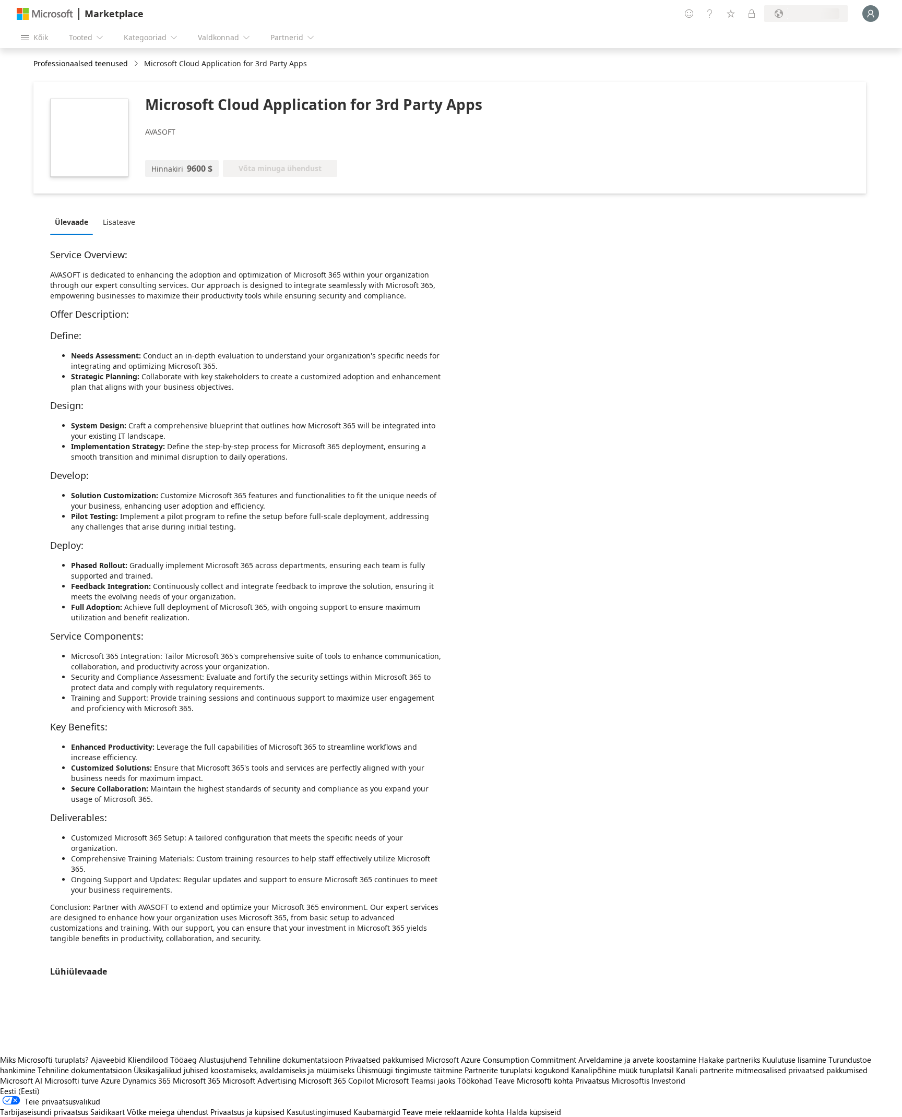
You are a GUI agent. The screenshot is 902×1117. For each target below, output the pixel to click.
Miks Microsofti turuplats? (44, 1059)
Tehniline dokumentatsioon (296, 1059)
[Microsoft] (45, 14)
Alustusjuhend (223, 1059)
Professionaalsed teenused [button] (80, 63)
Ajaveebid (108, 1059)
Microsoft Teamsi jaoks (415, 1080)
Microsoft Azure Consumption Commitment (502, 1059)
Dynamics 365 (147, 1080)
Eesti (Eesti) (20, 1091)
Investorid (668, 1080)
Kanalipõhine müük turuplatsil (622, 1070)
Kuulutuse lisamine (794, 1059)
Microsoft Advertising (259, 1080)
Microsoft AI (21, 1080)
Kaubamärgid (376, 1112)
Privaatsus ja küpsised (247, 1112)
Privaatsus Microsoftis (612, 1080)
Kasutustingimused (319, 1112)
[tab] (74, 221)
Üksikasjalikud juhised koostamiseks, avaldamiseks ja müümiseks (244, 1070)
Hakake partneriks (729, 1059)
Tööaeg (183, 1059)
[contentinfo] (137, 64)
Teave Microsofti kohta (533, 1080)
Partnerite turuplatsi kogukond (517, 1070)
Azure (111, 1080)
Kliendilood (148, 1059)
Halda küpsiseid (533, 1112)
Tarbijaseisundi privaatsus (44, 1112)
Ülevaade (71, 222)
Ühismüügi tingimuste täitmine (409, 1070)
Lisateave (119, 222)
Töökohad (474, 1080)
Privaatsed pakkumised (384, 1059)
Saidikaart (107, 1112)
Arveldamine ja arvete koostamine (637, 1059)
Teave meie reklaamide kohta (453, 1112)
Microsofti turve (71, 1080)
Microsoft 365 (196, 1080)
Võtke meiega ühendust (167, 1112)
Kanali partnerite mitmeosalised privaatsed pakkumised (772, 1070)
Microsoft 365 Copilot (336, 1080)
